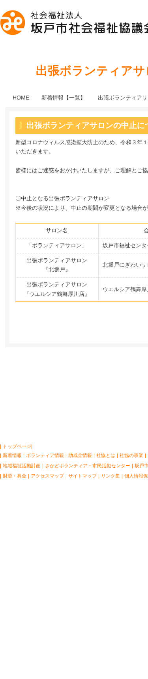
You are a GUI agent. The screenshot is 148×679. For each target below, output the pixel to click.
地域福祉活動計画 (22, 465)
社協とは (25, 372)
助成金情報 (80, 455)
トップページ (17, 446)
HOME (21, 97)
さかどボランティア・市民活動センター (87, 465)
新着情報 (12, 455)
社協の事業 (80, 372)
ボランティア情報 (45, 455)
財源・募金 (14, 476)
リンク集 (110, 476)
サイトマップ (82, 476)
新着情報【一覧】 (63, 97)
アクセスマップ (47, 476)
